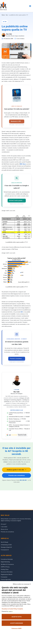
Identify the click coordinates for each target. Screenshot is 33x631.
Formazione (4, 577)
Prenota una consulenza (16, 475)
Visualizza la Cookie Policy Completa (12, 608)
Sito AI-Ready (4, 542)
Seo (7, 15)
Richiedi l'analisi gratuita (16, 200)
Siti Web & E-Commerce (7, 564)
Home (3, 15)
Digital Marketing (5, 561)
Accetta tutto (16, 616)
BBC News (23, 164)
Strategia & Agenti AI (6, 547)
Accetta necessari (16, 623)
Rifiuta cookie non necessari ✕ (22, 584)
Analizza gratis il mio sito (15, 469)
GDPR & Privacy (5, 566)
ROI (22, 312)
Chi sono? (3, 524)
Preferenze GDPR (16, 628)
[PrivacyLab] (10, 611)
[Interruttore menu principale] (30, 6)
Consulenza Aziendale (7, 559)
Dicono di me (4, 529)
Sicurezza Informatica (6, 572)
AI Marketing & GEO (6, 544)
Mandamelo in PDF (17, 121)
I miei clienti (4, 526)
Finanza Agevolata (6, 579)
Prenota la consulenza (16, 358)
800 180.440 (23, 480)
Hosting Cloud (4, 569)
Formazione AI (5, 549)
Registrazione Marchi (6, 574)
